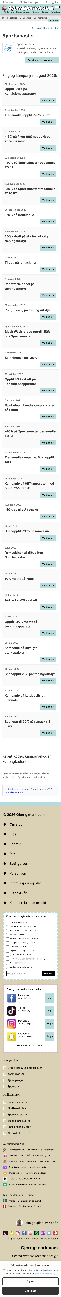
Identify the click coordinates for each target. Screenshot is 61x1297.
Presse (15, 854)
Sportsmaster (40, 17)
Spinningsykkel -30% (21, 358)
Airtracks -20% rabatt (21, 600)
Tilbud (45, 12)
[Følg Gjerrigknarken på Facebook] (24, 1233)
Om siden (17, 824)
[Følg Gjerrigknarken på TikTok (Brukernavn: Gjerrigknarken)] (5, 1233)
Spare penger (23, 12)
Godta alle (30, 1290)
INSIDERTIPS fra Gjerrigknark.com (23, 926)
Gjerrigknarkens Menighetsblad (22, 943)
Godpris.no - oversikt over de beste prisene (28, 1167)
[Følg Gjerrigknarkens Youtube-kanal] (30, 1233)
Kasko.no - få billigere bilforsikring (24, 1178)
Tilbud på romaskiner (20, 262)
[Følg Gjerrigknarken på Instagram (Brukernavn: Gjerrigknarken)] (18, 1233)
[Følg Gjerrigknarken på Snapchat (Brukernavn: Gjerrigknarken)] (11, 1233)
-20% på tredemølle (19, 215)
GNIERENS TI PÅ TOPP (18, 947)
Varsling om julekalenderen (21, 967)
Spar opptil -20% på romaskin (27, 531)
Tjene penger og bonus (19, 963)
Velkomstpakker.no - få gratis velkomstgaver (29, 1155)
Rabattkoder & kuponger (19, 17)
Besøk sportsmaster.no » (42, 60)
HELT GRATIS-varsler (18, 934)
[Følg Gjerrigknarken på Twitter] (49, 1233)
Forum (10, 12)
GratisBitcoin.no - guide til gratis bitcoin (27, 1173)
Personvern (18, 873)
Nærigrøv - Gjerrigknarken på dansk (25, 1206)
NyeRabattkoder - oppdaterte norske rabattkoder (31, 1161)
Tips (13, 834)
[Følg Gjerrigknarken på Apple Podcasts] (43, 1233)
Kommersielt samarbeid (28, 903)
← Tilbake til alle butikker (45, 28)
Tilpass (31, 1281)
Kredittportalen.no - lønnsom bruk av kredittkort (31, 1150)
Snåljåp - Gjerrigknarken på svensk (24, 1201)
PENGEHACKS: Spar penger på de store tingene (29, 959)
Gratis (36, 12)
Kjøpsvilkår (18, 893)
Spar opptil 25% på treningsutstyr (30, 674)
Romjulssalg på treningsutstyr (27, 310)
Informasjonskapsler (25, 883)
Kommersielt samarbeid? (30, 1045)
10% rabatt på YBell (19, 579)
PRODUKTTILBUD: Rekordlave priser (24, 938)
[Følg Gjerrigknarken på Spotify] (36, 1233)
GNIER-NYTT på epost (18, 922)
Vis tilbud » (48, 100)
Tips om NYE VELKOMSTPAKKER (23, 930)
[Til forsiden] (4, 8)
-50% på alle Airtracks (21, 509)
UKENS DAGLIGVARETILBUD (21, 955)
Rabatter (55, 12)
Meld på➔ (48, 973)
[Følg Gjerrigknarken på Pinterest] (55, 1233)
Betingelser (18, 864)
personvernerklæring (45, 1273)
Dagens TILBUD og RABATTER (22, 951)
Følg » (49, 998)
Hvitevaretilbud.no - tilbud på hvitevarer (27, 1184)
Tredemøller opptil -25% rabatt (28, 115)
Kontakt (16, 844)
